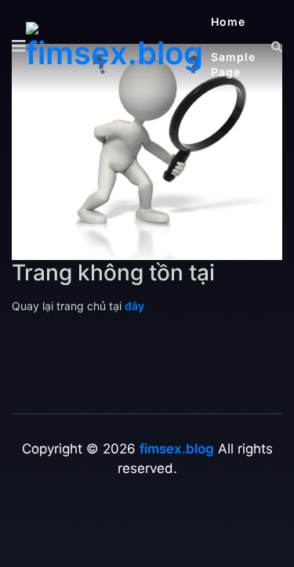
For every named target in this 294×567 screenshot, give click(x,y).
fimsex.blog (177, 449)
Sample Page (233, 64)
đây (134, 305)
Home (228, 21)
